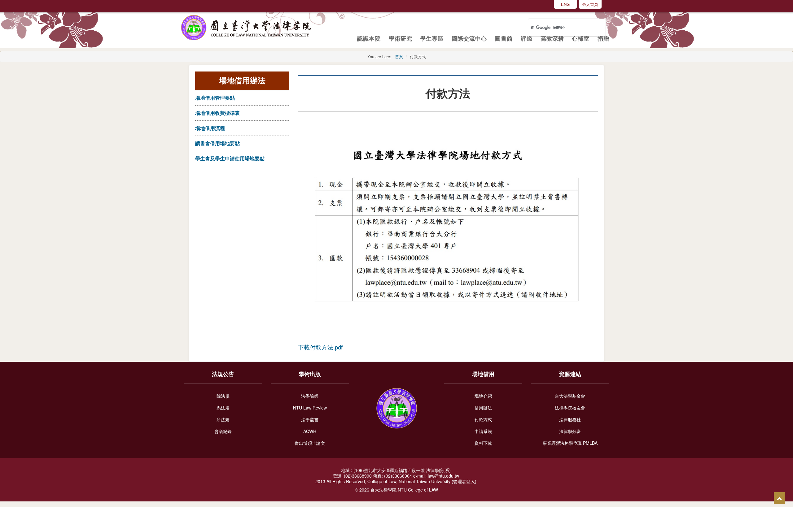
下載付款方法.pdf (320, 347)
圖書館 (504, 38)
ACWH (309, 431)
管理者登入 (464, 481)
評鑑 (526, 38)
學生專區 (432, 38)
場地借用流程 (210, 128)
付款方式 (483, 419)
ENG (565, 4)
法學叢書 (309, 419)
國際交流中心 (469, 38)
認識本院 (369, 38)
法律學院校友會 (570, 408)
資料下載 (483, 443)
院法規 (223, 396)
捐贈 (603, 38)
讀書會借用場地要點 (217, 143)
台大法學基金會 (570, 396)
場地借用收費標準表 (217, 112)
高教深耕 (552, 38)
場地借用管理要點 (215, 97)
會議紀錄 (223, 431)
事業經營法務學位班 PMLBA (570, 443)
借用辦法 (483, 408)
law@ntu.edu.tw (444, 476)
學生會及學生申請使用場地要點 (230, 158)
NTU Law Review (310, 408)
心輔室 (580, 38)
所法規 (223, 419)
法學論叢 (309, 396)
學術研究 (400, 38)
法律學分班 (570, 431)
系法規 (223, 408)
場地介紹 (483, 396)
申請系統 (483, 431)
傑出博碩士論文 (310, 443)
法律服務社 (570, 419)
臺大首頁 (590, 4)
